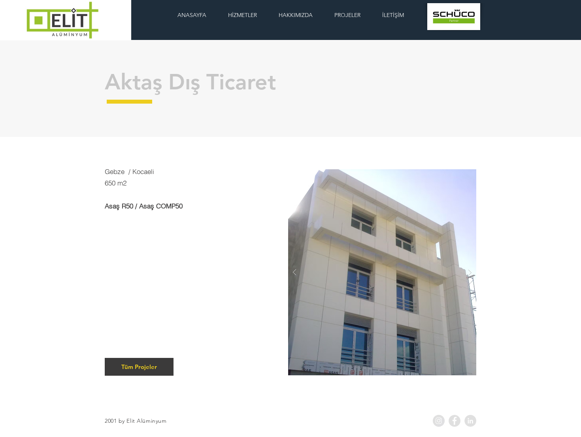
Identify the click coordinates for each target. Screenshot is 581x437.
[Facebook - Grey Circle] (454, 421)
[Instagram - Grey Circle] (439, 421)
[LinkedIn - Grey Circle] (470, 421)
